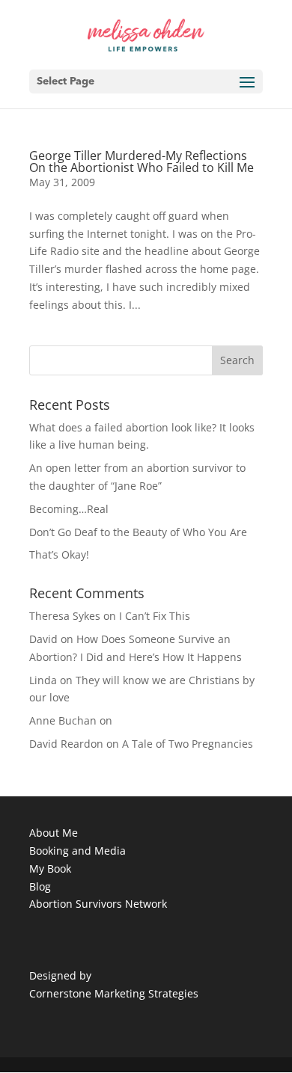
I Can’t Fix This (154, 616)
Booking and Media (77, 850)
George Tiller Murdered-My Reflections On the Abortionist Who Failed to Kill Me (141, 161)
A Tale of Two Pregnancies (187, 744)
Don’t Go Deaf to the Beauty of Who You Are (138, 532)
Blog (40, 886)
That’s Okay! (59, 554)
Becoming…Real (69, 509)
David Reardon (66, 744)
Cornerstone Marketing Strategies (113, 993)
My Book (50, 868)
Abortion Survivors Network (98, 904)
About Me (53, 832)
